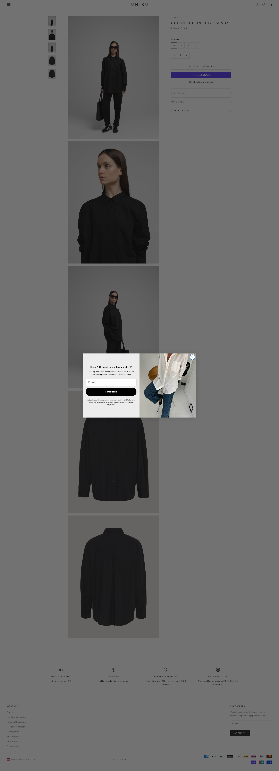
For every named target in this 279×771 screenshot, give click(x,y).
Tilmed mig (111, 391)
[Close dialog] (192, 357)
